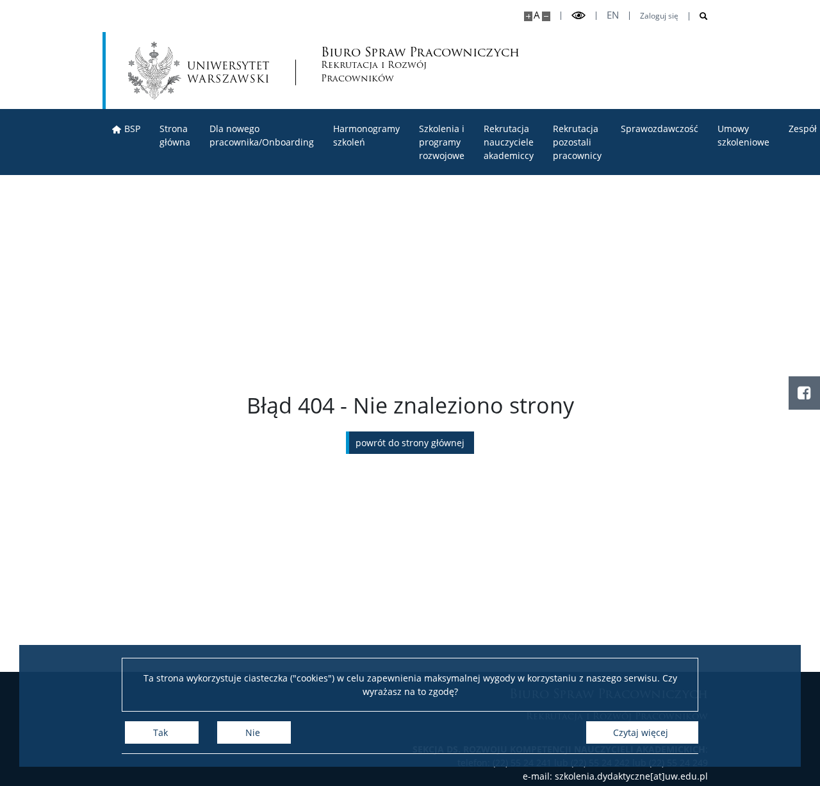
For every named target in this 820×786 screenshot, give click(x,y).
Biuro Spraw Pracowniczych (380, 66)
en (613, 15)
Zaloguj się (659, 16)
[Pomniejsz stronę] (546, 16)
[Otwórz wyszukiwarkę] (698, 16)
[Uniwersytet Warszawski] (198, 70)
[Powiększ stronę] (528, 16)
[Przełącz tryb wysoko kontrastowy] (578, 16)
